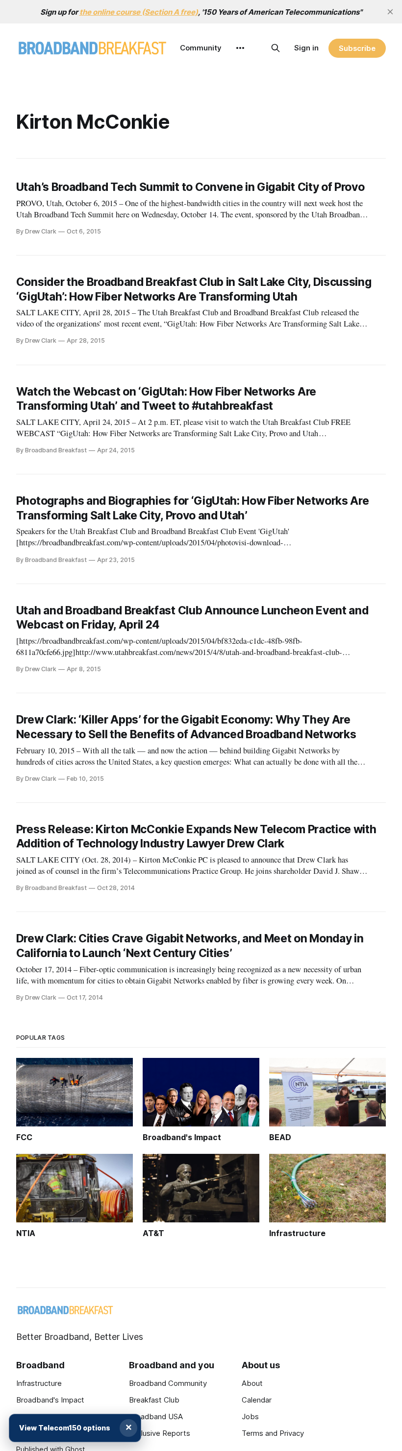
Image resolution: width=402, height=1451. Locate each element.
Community (201, 47)
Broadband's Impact (50, 1399)
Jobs (250, 1416)
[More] (240, 48)
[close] (390, 12)
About (252, 1383)
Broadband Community (168, 1383)
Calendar (257, 1399)
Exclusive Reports (159, 1433)
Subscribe (357, 48)
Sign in (306, 47)
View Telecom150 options (64, 1428)
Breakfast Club (154, 1399)
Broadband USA (156, 1416)
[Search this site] (275, 48)
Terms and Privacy (273, 1433)
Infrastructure (39, 1383)
